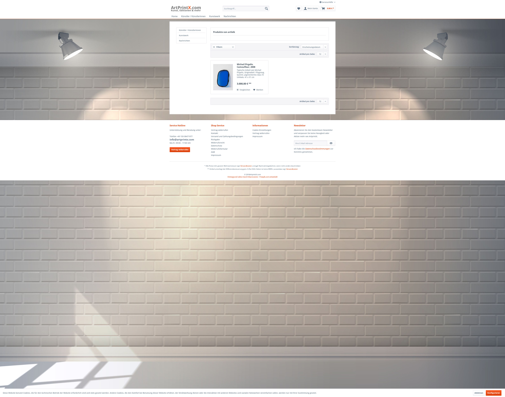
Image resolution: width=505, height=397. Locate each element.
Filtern (219, 47)
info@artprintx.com (182, 139)
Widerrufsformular (219, 149)
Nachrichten (184, 40)
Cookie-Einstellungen (261, 130)
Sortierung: (294, 47)
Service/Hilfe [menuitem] (327, 2)
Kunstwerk (183, 35)
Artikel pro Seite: (307, 54)
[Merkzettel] (299, 8)
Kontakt (214, 133)
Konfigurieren (493, 393)
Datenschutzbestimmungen (317, 148)
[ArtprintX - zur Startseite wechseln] (186, 9)
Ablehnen (478, 393)
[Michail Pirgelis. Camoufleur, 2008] (223, 77)
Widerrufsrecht (217, 142)
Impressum (216, 155)
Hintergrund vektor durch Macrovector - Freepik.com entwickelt (252, 177)
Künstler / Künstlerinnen (190, 30)
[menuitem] (246, 8)
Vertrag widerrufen (179, 149)
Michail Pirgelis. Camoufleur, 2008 (246, 65)
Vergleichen (244, 89)
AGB (213, 152)
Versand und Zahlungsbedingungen (227, 136)
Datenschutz (216, 145)
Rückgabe (215, 139)
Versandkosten (246, 166)
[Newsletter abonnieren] (331, 143)
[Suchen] (266, 8)
